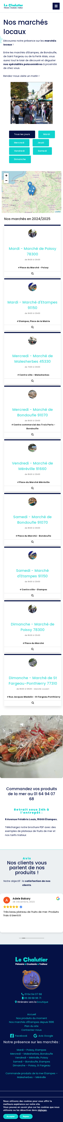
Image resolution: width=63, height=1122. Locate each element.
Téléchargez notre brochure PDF (24, 827)
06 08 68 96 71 (32, 998)
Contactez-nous (31, 1030)
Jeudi (41, 142)
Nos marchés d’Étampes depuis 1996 (31, 1022)
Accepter (11, 1116)
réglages (42, 1110)
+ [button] (6, 175)
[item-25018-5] (30, 192)
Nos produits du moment (31, 1018)
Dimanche (20, 159)
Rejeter (26, 1116)
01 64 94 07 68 (42, 796)
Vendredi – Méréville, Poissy (31, 1057)
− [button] (6, 180)
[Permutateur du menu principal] (56, 6)
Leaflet (57, 211)
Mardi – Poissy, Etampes (31, 1050)
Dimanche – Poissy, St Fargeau (31, 1065)
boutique (42, 1002)
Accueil (31, 1014)
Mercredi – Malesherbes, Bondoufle (31, 1053)
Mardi (46, 134)
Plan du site (31, 1026)
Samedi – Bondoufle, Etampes (31, 1061)
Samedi (42, 150)
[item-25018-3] (32, 192)
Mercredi (19, 142)
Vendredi (19, 150)
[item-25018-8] (30, 185)
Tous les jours (22, 134)
